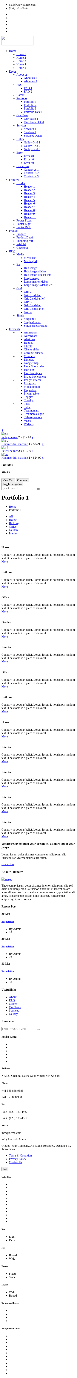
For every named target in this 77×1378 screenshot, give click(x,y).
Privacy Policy (17, 1158)
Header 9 (29, 213)
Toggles (28, 397)
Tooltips (28, 400)
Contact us (22, 166)
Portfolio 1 (30, 101)
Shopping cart (24, 240)
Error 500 (29, 162)
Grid (19, 288)
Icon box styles (33, 373)
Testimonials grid (34, 413)
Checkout (22, 247)
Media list (30, 257)
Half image (30, 268)
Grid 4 (28, 312)
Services (21, 125)
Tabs (27, 403)
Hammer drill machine (14, 444)
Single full (30, 318)
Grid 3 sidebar (32, 305)
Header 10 (30, 217)
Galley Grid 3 (32, 149)
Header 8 (29, 210)
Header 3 (29, 193)
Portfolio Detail (33, 111)
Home (12, 50)
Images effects (32, 380)
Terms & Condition (20, 1155)
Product (13, 230)
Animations (31, 332)
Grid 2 (28, 291)
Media (20, 254)
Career (20, 95)
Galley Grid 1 (32, 142)
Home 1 (21, 54)
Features (14, 179)
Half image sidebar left (37, 274)
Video (27, 420)
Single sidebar (32, 322)
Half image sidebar (35, 271)
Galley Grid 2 (32, 145)
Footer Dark (23, 227)
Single (20, 315)
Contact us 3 (31, 176)
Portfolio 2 (30, 105)
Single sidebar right (35, 325)
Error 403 (29, 156)
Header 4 (29, 196)
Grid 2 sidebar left (34, 298)
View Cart (8, 480)
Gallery (13, 1013)
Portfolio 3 (30, 108)
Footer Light (23, 223)
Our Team (22, 115)
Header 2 (29, 190)
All (11, 516)
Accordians (30, 335)
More (4, 561)
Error (19, 152)
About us (21, 74)
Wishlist (21, 244)
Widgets (28, 424)
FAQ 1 (28, 88)
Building (14, 523)
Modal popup (32, 386)
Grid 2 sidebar (32, 295)
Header (20, 183)
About (12, 997)
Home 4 (21, 64)
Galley (20, 139)
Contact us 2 (31, 173)
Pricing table (31, 393)
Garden (13, 530)
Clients (28, 346)
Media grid (30, 261)
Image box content (35, 376)
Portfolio (21, 98)
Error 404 (29, 159)
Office (12, 526)
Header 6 (29, 203)
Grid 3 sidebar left (34, 308)
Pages (12, 71)
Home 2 (21, 57)
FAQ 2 (28, 91)
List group (30, 383)
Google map (31, 363)
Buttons (28, 342)
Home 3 (21, 61)
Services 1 (30, 128)
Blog (12, 251)
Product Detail (24, 237)
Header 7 (29, 206)
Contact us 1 (31, 169)
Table (27, 407)
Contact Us (15, 1162)
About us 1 (30, 78)
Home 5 (21, 67)
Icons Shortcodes (34, 366)
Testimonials (31, 410)
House (13, 519)
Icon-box (29, 369)
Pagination (30, 390)
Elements (14, 329)
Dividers (29, 359)
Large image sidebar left (38, 285)
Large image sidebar (36, 281)
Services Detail (33, 135)
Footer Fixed (24, 220)
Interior (13, 533)
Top (5, 1169)
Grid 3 (28, 301)
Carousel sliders (33, 352)
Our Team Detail (34, 122)
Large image (31, 278)
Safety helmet (9, 437)
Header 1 (29, 186)
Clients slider (31, 349)
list (18, 264)
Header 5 (29, 200)
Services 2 (30, 132)
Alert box (29, 339)
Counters (29, 356)
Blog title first (7, 921)
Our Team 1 (31, 118)
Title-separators (33, 417)
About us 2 (30, 81)
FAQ (19, 84)
